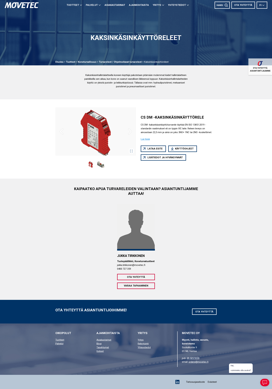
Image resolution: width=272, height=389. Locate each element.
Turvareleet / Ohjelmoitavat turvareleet (120, 61)
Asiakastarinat (103, 339)
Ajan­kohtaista (139, 5)
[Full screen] (131, 151)
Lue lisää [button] (145, 139)
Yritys (157, 5)
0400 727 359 (124, 268)
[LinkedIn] (177, 382)
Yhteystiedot (177, 5)
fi (260, 5)
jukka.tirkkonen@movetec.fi (131, 265)
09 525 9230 (193, 358)
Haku (220, 5)
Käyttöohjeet (184, 148)
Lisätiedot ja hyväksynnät (165, 157)
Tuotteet (73, 5)
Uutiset (100, 351)
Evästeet (212, 381)
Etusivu (59, 61)
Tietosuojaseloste (195, 381)
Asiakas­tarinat (115, 5)
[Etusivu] (22, 5)
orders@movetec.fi (198, 361)
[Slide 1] (90, 164)
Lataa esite (155, 148)
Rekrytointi (143, 343)
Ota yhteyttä (243, 5)
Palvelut (92, 5)
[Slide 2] (100, 164)
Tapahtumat (102, 347)
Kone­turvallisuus (87, 61)
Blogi (99, 343)
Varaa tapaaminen (136, 285)
